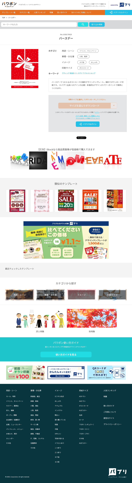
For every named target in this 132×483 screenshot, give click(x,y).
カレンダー (10, 438)
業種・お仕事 (36, 390)
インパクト (59, 410)
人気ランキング (40, 12)
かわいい (58, 434)
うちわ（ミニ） (84, 429)
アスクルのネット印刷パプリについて (88, 118)
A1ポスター (83, 410)
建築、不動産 (35, 434)
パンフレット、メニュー (14, 429)
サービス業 (34, 424)
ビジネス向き (59, 396)
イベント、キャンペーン (88, 51)
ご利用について (110, 412)
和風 (56, 424)
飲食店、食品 (35, 396)
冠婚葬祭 (34, 443)
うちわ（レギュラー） (87, 424)
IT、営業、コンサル (37, 438)
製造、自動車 (35, 429)
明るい (57, 415)
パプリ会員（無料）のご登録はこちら (88, 116)
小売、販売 (83, 56)
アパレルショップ (89, 73)
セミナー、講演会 (12, 406)
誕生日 (72, 73)
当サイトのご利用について (81, 12)
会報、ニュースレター (14, 424)
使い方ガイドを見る (66, 354)
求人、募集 (10, 410)
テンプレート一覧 (8, 12)
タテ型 (82, 62)
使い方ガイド (62, 12)
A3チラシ (82, 396)
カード (81, 420)
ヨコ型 (57, 462)
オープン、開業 (11, 415)
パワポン (9, 4)
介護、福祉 (34, 406)
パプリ (97, 112)
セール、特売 (10, 396)
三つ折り (58, 452)
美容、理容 (34, 415)
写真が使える (59, 438)
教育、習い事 (35, 420)
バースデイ (78, 73)
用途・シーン (11, 390)
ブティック (65, 73)
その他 (8, 443)
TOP (3, 17)
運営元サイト (109, 418)
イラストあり (59, 443)
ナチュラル (59, 406)
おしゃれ (94, 62)
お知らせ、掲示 (11, 434)
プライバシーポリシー (113, 424)
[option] (17, 201)
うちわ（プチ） (84, 434)
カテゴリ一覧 (25, 12)
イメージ (58, 390)
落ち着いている (60, 420)
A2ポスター (83, 443)
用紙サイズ (83, 390)
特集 (51, 12)
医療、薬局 (34, 401)
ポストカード (84, 68)
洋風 (56, 429)
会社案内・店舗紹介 (13, 420)
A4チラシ (82, 401)
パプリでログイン (118, 12)
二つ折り (58, 448)
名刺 (80, 415)
